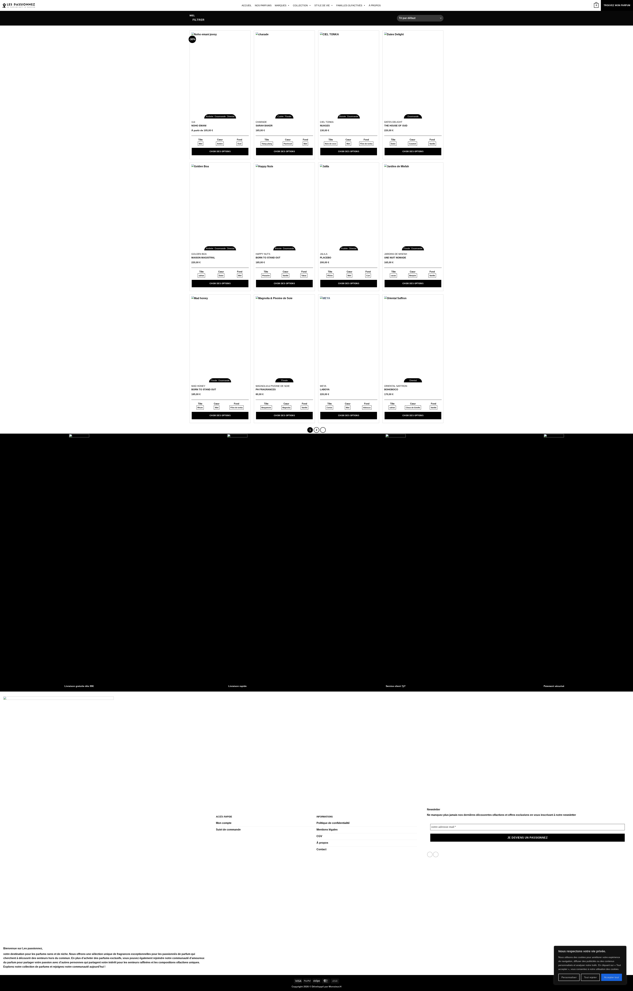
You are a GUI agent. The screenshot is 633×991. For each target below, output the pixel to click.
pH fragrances (266, 389)
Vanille (432, 144)
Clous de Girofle (413, 408)
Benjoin (412, 276)
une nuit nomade (395, 257)
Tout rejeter (590, 977)
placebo (325, 257)
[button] (197, 19)
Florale (288, 116)
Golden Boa (199, 254)
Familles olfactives (349, 5)
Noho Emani (198, 125)
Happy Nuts (263, 254)
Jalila (323, 254)
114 (193, 122)
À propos (375, 5)
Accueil (247, 5)
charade (261, 122)
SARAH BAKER (264, 125)
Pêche (330, 276)
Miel (200, 144)
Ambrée (209, 116)
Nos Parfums (263, 5)
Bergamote (266, 408)
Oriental (230, 116)
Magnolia (286, 408)
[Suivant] (323, 430)
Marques (280, 5)
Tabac (303, 276)
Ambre (220, 144)
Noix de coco (330, 144)
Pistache (266, 276)
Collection (300, 5)
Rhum (200, 408)
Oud (239, 144)
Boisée (342, 116)
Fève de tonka (366, 144)
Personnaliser (569, 977)
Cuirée (280, 116)
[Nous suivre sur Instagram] (435, 854)
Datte (393, 144)
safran (201, 276)
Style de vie (322, 5)
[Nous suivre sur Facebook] (430, 854)
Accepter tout (611, 977)
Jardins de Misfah (395, 254)
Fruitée (344, 248)
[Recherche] (384, 5)
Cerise (329, 408)
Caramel (412, 144)
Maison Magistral (203, 257)
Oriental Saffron (395, 386)
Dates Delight (393, 122)
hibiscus (367, 408)
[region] (590, 965)
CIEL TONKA (326, 122)
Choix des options (220, 151)
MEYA (323, 386)
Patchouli (288, 144)
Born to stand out (268, 257)
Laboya (325, 389)
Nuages (325, 125)
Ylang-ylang (267, 144)
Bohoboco (391, 389)
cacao (393, 276)
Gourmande (220, 116)
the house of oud (395, 125)
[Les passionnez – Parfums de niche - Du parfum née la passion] (18, 5)
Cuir (368, 276)
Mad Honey (198, 386)
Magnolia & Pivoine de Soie (273, 386)
